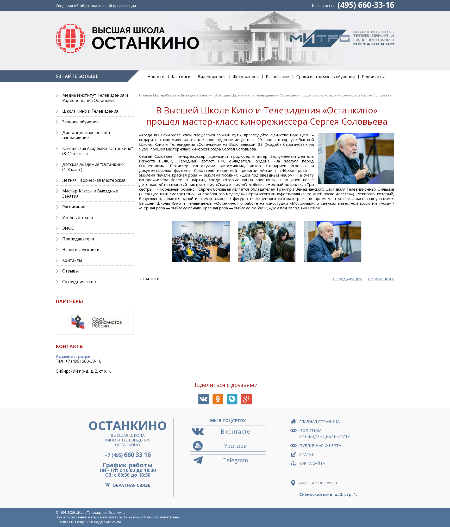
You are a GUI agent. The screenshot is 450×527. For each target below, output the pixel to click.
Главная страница (319, 421)
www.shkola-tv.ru (145, 517)
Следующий (379, 278)
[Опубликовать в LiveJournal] (232, 399)
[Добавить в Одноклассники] (218, 399)
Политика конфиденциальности (325, 433)
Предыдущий (348, 278)
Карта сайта (312, 463)
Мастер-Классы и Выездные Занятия (183, 95)
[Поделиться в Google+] (246, 399)
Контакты (323, 5)
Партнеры (69, 301)
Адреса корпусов (318, 482)
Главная (145, 95)
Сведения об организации (96, 5)
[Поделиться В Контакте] (203, 399)
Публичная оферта (320, 445)
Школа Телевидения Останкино (101, 512)
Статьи (307, 454)
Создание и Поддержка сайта (98, 522)
